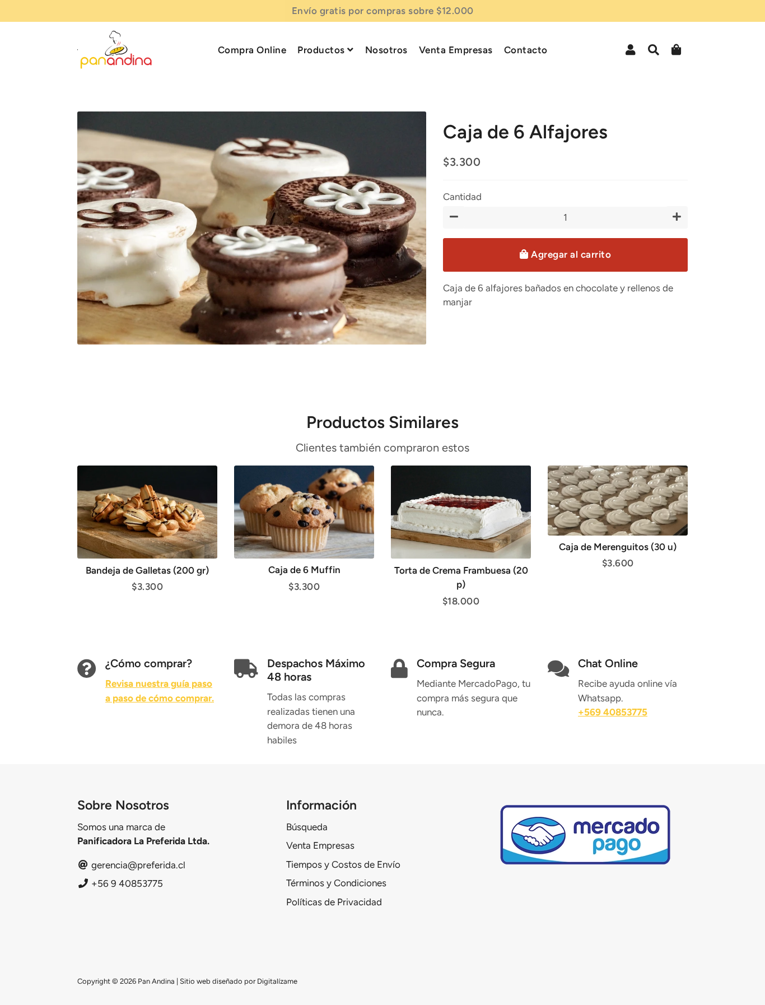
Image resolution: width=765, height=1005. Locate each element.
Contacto (526, 49)
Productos (322, 49)
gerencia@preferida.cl (137, 865)
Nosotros (386, 49)
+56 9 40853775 (126, 883)
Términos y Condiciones (336, 882)
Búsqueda (307, 826)
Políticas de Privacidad (334, 902)
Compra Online (252, 49)
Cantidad (462, 196)
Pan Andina (156, 981)
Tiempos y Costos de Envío (343, 864)
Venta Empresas (456, 49)
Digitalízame (277, 981)
